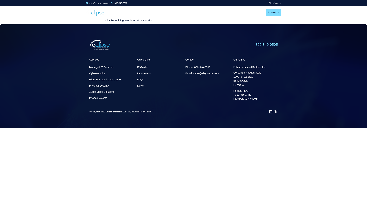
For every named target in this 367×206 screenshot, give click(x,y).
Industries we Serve (158, 12)
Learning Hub (196, 12)
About (238, 12)
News (180, 12)
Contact (189, 59)
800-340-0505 (266, 44)
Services (135, 12)
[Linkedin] (271, 112)
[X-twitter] (276, 112)
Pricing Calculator (220, 12)
